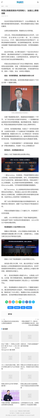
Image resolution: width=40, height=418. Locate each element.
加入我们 (22, 413)
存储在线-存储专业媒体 (20, 2)
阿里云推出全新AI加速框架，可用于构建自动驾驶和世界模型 (30, 385)
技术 (2, 6)
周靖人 (10, 307)
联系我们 (28, 413)
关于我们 (12, 413)
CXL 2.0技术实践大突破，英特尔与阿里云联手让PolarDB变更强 (10, 367)
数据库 (17, 307)
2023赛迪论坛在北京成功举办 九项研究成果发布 (10, 322)
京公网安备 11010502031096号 (26, 415)
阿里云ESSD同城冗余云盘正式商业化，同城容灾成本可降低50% (30, 367)
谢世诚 (10, 314)
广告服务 (17, 413)
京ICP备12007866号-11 (12, 415)
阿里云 (29, 307)
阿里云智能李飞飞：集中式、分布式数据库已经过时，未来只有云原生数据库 (30, 323)
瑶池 (23, 307)
